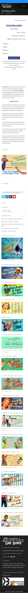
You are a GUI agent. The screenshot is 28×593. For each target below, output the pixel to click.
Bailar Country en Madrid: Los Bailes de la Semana (12, 219)
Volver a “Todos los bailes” (20, 20)
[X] (3, 196)
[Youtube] (14, 196)
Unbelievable (8, 13)
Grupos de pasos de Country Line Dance (10, 228)
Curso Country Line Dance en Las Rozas (9, 221)
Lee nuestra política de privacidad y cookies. (13, 550)
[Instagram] (7, 196)
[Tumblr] (10, 196)
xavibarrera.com (6, 575)
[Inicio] (2, 13)
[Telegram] (14, 557)
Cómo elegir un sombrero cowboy (8, 231)
